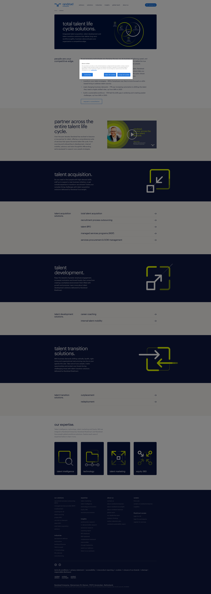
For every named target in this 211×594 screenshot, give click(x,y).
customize (87, 74)
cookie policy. (94, 70)
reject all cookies (110, 74)
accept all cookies (123, 74)
